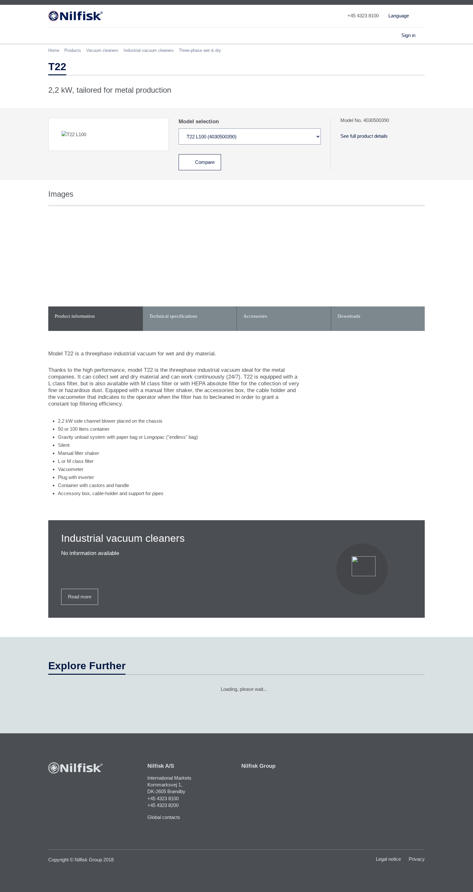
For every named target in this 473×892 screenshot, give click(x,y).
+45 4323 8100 (163, 798)
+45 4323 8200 (163, 805)
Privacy (417, 859)
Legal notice (388, 859)
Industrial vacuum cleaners (149, 50)
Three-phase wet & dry (200, 50)
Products (72, 50)
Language (398, 15)
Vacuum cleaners (102, 50)
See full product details (364, 136)
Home (53, 50)
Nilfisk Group (258, 766)
